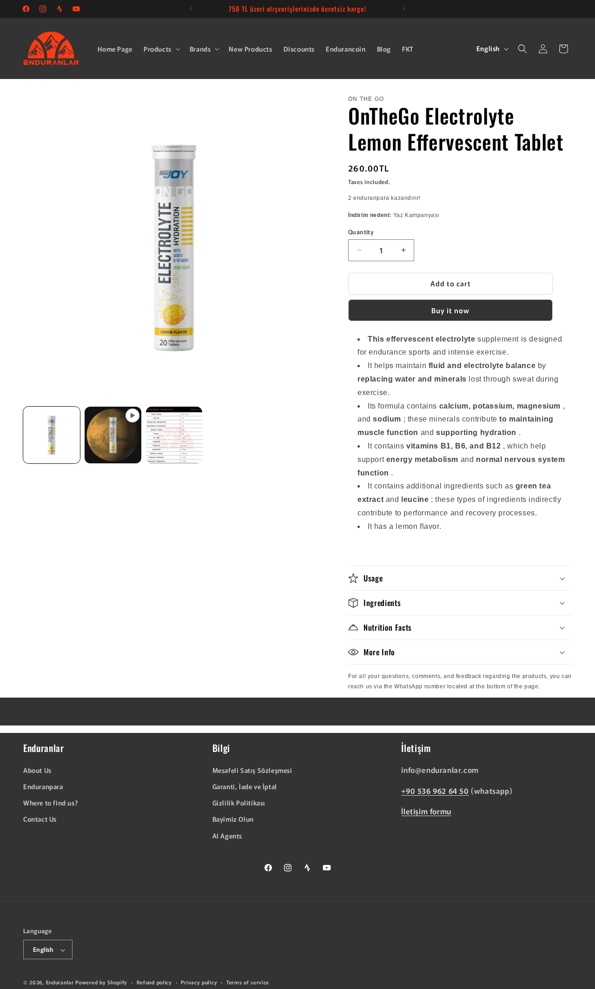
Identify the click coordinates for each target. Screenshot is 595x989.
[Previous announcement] (191, 9)
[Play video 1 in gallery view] (113, 435)
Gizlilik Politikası (238, 803)
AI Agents (227, 835)
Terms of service (247, 982)
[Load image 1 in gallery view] (51, 435)
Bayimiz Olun (233, 819)
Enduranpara (43, 786)
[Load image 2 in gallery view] (174, 435)
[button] (161, 49)
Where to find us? (50, 803)
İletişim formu (426, 811)
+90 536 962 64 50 (435, 790)
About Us (37, 770)
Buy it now (450, 310)
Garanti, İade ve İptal (244, 786)
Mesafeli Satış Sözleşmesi (252, 770)
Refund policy (154, 982)
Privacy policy (199, 982)
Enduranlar (60, 982)
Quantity (361, 231)
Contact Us (40, 819)
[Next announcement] (404, 9)
